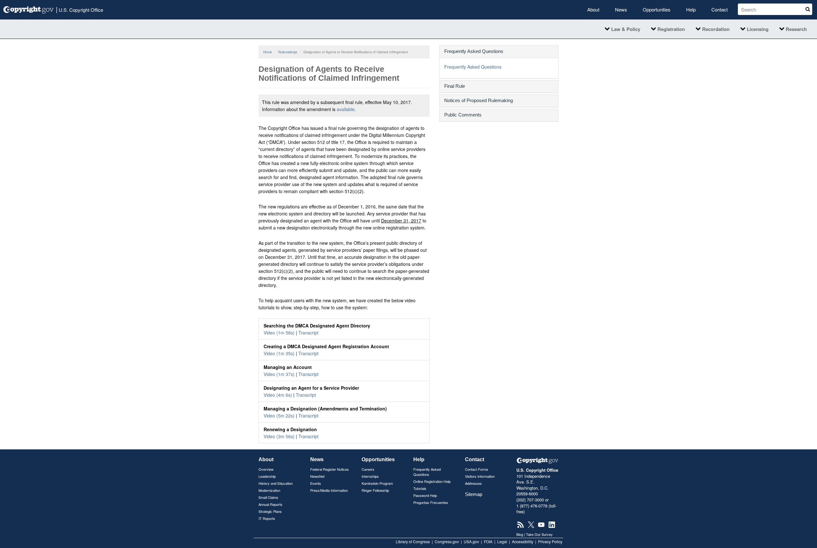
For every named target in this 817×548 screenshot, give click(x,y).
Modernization (269, 490)
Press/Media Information (329, 490)
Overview (266, 469)
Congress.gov (447, 541)
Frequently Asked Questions (472, 67)
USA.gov (471, 541)
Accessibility (522, 541)
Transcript (308, 332)
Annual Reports (270, 504)
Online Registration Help (432, 481)
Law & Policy (625, 29)
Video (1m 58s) (279, 332)
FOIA (488, 541)
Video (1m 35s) (279, 353)
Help (691, 9)
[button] (498, 51)
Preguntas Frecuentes (430, 502)
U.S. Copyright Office (79, 9)
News (621, 9)
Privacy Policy (550, 541)
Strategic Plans (270, 511)
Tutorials (419, 488)
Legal (502, 541)
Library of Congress (413, 541)
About (593, 9)
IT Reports (267, 518)
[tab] (498, 52)
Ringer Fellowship (375, 490)
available (346, 109)
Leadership (267, 476)
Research (796, 29)
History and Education (276, 483)
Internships (370, 476)
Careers (368, 469)
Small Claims (268, 497)
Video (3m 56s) (279, 436)
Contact (719, 9)
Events (315, 483)
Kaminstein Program (377, 483)
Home (267, 52)
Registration (671, 29)
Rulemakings (287, 52)
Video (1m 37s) (279, 374)
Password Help (425, 495)
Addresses (473, 483)
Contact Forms (476, 469)
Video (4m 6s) (278, 395)
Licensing (757, 29)
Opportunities (657, 9)
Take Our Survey (539, 534)
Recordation (716, 29)
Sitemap (473, 494)
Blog (519, 534)
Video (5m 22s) (279, 415)
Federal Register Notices (329, 469)
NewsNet (317, 476)
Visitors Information (480, 476)
